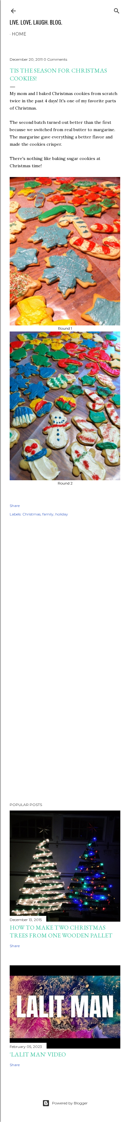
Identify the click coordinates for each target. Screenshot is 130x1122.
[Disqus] (65, 609)
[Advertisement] (65, 744)
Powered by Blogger (70, 1103)
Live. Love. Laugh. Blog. (36, 22)
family (48, 514)
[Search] (116, 9)
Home (19, 34)
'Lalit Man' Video (38, 1054)
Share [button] (15, 505)
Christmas (31, 514)
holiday (61, 514)
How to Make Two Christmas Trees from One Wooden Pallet (61, 931)
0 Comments (55, 59)
